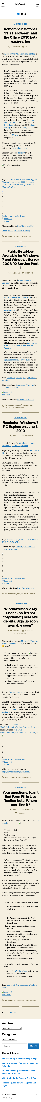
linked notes (9, 125)
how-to (15, 388)
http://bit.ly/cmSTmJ (25, 226)
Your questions (22, 985)
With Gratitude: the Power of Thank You (19, 1078)
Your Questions (30, 1000)
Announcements (10, 405)
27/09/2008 (29, 810)
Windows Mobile (25, 777)
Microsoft (11, 179)
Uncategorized (20, 24)
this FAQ (21, 153)
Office (4, 231)
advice (10, 231)
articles (19, 378)
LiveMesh (13, 709)
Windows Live (21, 727)
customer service (9, 184)
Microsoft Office (8, 187)
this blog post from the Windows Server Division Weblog (21, 345)
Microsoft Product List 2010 (13, 182)
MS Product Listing (22, 231)
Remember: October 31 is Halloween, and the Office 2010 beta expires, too (20, 35)
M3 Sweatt (20, 4)
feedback (30, 182)
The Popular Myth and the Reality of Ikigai (20, 1059)
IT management (26, 405)
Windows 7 (7, 380)
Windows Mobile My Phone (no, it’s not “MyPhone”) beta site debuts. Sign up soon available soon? (20, 617)
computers (6, 388)
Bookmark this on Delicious (13, 216)
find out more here (17, 692)
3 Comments (21, 634)
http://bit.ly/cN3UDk (25, 400)
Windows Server (19, 407)
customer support (29, 179)
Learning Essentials (25, 184)
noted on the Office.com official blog (19, 54)
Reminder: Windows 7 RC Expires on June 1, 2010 (21, 426)
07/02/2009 (29, 630)
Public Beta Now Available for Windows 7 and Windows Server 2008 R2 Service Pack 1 (20, 259)
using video (28, 128)
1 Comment (22, 813)
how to (18, 179)
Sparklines (13, 135)
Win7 (9, 542)
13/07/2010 (29, 273)
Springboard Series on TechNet (17, 360)
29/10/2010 (29, 46)
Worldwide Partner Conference (17, 297)
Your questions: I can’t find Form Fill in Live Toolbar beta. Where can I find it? (20, 798)
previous (8, 310)
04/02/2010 (29, 436)
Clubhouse (20, 385)
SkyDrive (6, 712)
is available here (20, 148)
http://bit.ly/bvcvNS (25, 588)
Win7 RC (16, 542)
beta (12, 236)
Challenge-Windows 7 (25, 547)
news (23, 236)
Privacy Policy (7, 1098)
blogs (14, 310)
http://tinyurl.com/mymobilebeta (16, 772)
